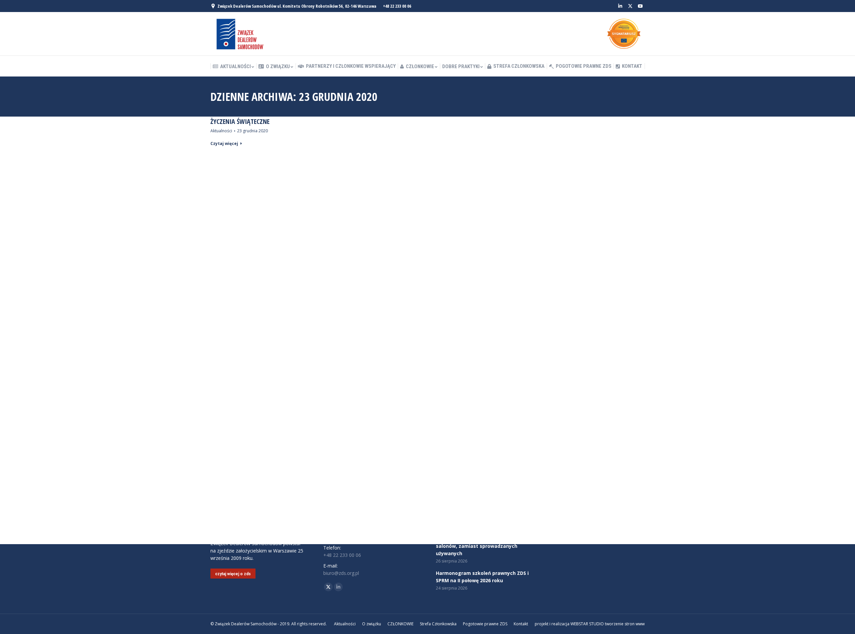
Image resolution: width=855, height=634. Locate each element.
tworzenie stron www (625, 624)
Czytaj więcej (224, 143)
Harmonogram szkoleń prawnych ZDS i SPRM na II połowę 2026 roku (482, 577)
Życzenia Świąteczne (240, 121)
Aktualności (221, 131)
